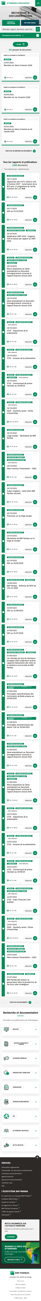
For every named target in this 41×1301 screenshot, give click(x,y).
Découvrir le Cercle (16, 1260)
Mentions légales (21, 1284)
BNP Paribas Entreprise (11, 1208)
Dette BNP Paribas (30, 23)
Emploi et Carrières (9, 1202)
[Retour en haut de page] (37, 1157)
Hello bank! (6, 1215)
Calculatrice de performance (12, 1173)
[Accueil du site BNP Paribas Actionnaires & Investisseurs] (20, 1273)
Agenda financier (8, 1177)
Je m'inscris (11, 1237)
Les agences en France (10, 1205)
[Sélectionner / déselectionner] (3, 186)
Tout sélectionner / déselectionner (16, 169)
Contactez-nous (7, 1183)
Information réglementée (10, 1167)
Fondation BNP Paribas (10, 1199)
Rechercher (38, 29)
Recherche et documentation (12, 1180)
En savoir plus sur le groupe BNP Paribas (17, 1196)
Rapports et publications (11, 23)
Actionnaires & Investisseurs (18, 3)
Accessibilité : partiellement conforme (20, 1291)
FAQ (3, 1186)
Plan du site (20, 1281)
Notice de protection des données (20, 1294)
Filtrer (19, 44)
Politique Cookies (21, 1288)
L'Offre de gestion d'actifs (11, 1212)
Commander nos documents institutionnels (17, 1170)
